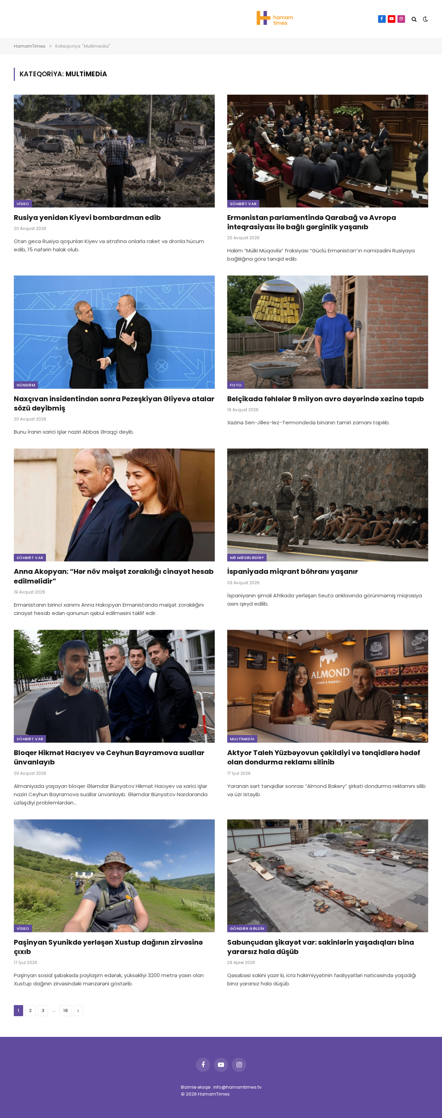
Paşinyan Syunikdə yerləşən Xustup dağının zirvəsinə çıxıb (108, 947)
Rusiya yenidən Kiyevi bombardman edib (87, 217)
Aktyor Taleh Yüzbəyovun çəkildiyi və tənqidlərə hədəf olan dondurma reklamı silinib (323, 757)
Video (23, 203)
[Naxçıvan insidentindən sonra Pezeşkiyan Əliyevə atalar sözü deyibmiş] (114, 332)
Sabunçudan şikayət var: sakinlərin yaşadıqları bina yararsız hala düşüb (320, 947)
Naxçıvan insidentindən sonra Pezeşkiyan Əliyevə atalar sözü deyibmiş (114, 403)
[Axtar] (414, 19)
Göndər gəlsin (247, 928)
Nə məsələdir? (247, 557)
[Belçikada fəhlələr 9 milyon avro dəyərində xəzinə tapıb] (327, 332)
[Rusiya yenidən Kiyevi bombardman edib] (114, 151)
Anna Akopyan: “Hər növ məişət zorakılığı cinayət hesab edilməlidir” (114, 576)
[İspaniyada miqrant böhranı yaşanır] (327, 505)
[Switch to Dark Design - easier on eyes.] (424, 19)
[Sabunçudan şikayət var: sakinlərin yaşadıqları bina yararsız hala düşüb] (327, 875)
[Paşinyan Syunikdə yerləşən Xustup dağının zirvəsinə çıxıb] (114, 875)
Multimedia (242, 739)
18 (65, 1010)
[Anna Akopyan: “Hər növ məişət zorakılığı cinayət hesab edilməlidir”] (114, 505)
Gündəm (26, 385)
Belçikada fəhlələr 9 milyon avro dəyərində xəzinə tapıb (325, 399)
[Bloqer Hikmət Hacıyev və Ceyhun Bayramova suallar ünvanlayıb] (114, 686)
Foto (236, 385)
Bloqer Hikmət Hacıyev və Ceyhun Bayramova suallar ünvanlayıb (109, 757)
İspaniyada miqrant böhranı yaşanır (292, 571)
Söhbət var (243, 203)
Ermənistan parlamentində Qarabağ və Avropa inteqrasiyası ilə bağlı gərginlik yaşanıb (311, 222)
